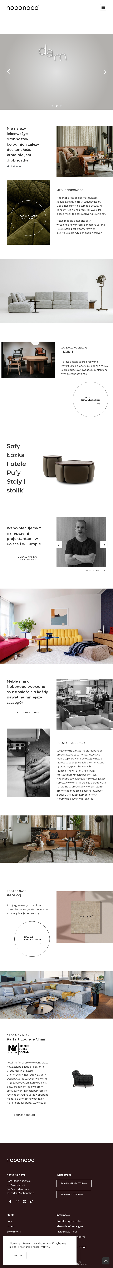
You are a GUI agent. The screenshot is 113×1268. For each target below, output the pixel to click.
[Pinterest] (24, 1201)
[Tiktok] (31, 1201)
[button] (28, 218)
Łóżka (16, 455)
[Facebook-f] (10, 1201)
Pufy (14, 472)
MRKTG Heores (79, 1264)
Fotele (16, 463)
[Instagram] (17, 1201)
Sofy (13, 446)
